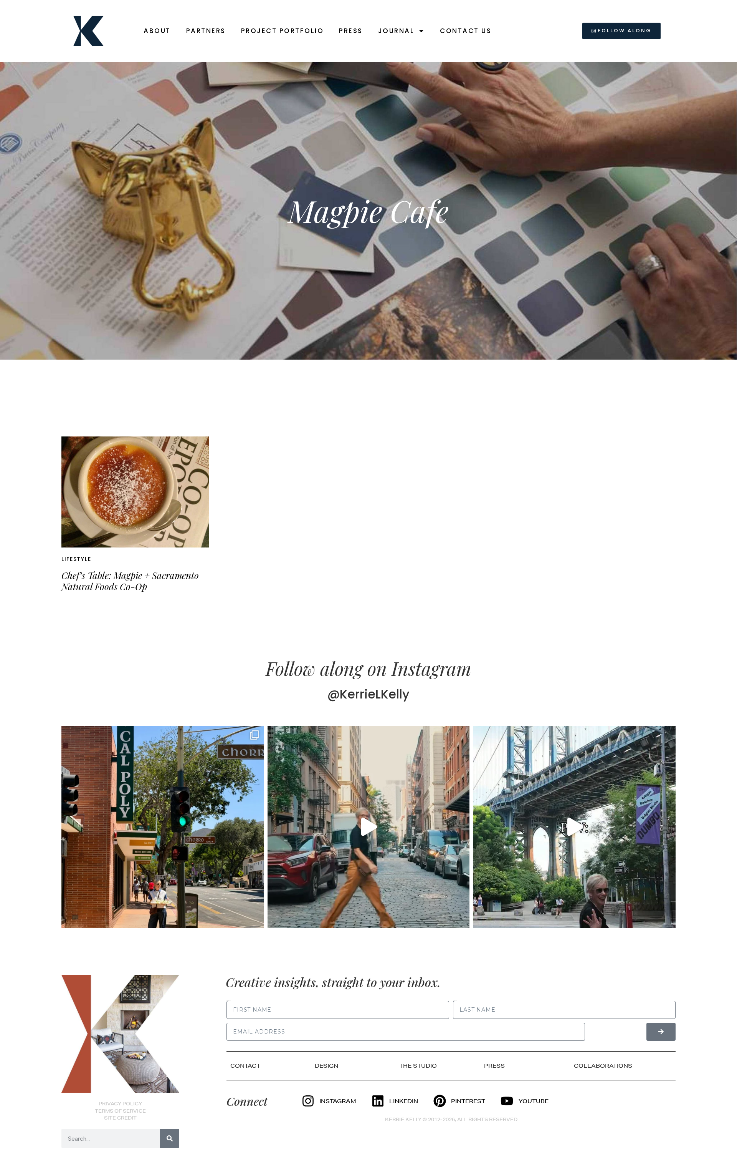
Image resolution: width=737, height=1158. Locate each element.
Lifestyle (76, 559)
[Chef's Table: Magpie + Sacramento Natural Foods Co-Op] (135, 491)
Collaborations (603, 1065)
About (157, 30)
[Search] (169, 1138)
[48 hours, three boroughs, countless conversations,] (574, 827)
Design (326, 1065)
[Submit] (661, 1032)
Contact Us (465, 30)
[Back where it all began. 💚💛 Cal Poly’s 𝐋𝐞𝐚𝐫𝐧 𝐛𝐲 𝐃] (162, 827)
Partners (206, 30)
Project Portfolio (282, 30)
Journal (396, 30)
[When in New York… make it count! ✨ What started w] (369, 827)
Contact (245, 1065)
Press (351, 30)
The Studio (418, 1065)
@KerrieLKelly (368, 694)
